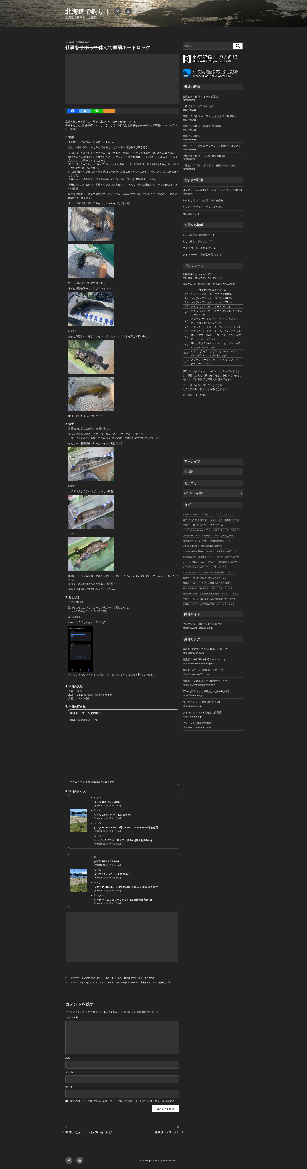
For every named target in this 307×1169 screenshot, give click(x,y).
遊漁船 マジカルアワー (229, 562)
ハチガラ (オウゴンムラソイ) (196, 567)
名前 (67, 1057)
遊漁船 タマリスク (206, 557)
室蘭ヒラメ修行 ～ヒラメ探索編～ (202, 96)
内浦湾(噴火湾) (189, 557)
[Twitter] (85, 111)
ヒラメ (208, 530)
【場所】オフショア (112, 978)
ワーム (220, 525)
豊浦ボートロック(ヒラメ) (194, 583)
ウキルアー (210, 551)
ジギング (231, 572)
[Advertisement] (122, 79)
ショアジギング (190, 572)
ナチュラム (114, 805)
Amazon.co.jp (101, 805)
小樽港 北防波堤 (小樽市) (219, 583)
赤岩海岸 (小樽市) (224, 551)
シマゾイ (205, 525)
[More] (109, 111)
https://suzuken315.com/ (100, 781)
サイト (69, 1086)
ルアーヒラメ (216, 588)
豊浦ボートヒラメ (191, 593)
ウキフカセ (235, 530)
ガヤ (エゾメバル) (191, 520)
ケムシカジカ (215, 578)
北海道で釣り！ (88, 11)
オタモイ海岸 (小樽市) (193, 551)
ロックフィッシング (130, 982)
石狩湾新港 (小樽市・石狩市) (223, 599)
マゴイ (206, 541)
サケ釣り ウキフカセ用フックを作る (203, 200)
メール (69, 1072)
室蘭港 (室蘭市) (218, 541)
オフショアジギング (225, 604)
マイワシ (223, 567)
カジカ (204, 578)
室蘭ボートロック (148, 982)
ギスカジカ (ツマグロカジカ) (196, 588)
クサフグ (228, 588)
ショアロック (217, 520)
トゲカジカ (204, 572)
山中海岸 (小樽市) (232, 557)
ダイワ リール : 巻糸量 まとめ (199, 248)
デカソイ (213, 562)
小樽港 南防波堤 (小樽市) (210, 546)
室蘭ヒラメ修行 (191, 136)
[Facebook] (73, 111)
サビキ (214, 567)
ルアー (230, 541)
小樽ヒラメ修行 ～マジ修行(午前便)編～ (205, 155)
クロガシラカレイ (199, 562)
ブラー (226, 578)
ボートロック (113, 982)
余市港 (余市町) (218, 572)
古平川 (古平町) (208, 604)
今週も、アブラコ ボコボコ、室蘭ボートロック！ (210, 165)
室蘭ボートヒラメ (191, 599)
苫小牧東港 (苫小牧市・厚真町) (214, 593)
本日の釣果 (149, 978)
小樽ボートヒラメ (191, 604)
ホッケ (103, 982)
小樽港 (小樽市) (227, 535)
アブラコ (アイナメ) (79, 982)
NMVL (88, 42)
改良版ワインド (191, 213)
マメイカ (234, 593)
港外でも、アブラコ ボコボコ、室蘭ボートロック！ (212, 145)
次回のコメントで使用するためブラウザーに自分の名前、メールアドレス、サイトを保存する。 (123, 1101)
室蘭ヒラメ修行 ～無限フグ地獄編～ (203, 126)
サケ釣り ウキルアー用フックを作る (203, 207)
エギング (205, 599)
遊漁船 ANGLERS (211, 535)
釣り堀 (220, 557)
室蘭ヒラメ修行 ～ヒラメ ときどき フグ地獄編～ (210, 116)
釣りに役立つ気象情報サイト (199, 234)
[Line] (97, 111)
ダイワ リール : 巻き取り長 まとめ (202, 254)
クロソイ (94, 982)
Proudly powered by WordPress (158, 1160)
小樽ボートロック (220, 530)
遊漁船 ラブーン (165, 982)
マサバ (237, 551)
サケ (213, 525)
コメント (72, 1017)
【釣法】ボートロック (133, 978)
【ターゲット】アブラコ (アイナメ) (86, 978)
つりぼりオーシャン (192, 541)
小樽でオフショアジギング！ (199, 106)
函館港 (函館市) (190, 546)
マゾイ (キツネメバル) (193, 530)
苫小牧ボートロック (192, 535)
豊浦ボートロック (191, 578)
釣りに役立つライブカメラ (197, 241)
